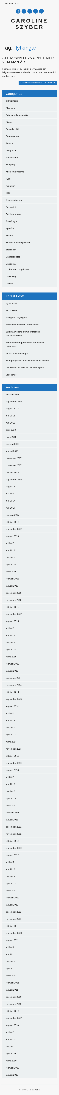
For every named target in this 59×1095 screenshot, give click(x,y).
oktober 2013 (12, 756)
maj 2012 (10, 876)
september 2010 (14, 1018)
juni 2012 (10, 869)
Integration (11, 150)
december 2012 (14, 827)
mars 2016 (11, 571)
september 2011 (14, 933)
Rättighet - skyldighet (16, 317)
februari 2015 (12, 663)
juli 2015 (10, 628)
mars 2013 (11, 805)
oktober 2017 (12, 472)
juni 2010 (10, 1039)
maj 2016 (10, 557)
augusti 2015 (12, 621)
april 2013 (11, 798)
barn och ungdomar (19, 269)
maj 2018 (10, 422)
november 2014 (14, 685)
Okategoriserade (14, 200)
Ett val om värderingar (17, 353)
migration (49, 83)
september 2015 (14, 614)
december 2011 (13, 912)
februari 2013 (12, 812)
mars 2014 (11, 741)
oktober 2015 (12, 607)
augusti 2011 (12, 940)
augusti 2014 (12, 706)
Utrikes (9, 283)
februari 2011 (12, 982)
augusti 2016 (12, 536)
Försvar (10, 143)
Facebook (18, 11)
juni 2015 (10, 635)
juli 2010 (10, 1032)
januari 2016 (12, 586)
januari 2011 (12, 990)
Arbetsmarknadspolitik (17, 115)
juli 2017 (10, 493)
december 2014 (14, 678)
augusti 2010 (12, 1025)
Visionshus (11, 374)
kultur (8, 179)
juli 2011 (10, 947)
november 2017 (14, 465)
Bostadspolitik (13, 129)
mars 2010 (11, 1060)
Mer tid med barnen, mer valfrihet (22, 324)
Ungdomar (11, 264)
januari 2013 (12, 819)
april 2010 (11, 1053)
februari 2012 (12, 897)
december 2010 (14, 997)
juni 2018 (10, 415)
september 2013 (14, 763)
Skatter (9, 235)
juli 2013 (10, 777)
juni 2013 (10, 784)
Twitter (24, 11)
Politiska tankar (13, 214)
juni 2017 (10, 500)
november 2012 (14, 834)
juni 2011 (10, 954)
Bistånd (9, 122)
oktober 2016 (12, 522)
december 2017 (14, 458)
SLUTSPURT (12, 310)
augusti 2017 (12, 486)
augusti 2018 (12, 408)
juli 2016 (10, 543)
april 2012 (11, 883)
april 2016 (11, 564)
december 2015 (14, 593)
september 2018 (14, 401)
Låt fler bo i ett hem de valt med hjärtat (25, 367)
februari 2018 (12, 444)
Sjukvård (10, 228)
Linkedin (29, 11)
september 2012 (14, 848)
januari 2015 (12, 671)
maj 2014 (10, 727)
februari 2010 (12, 1067)
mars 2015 (11, 656)
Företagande (12, 136)
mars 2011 (11, 975)
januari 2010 (12, 1075)
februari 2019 (12, 394)
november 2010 (14, 1004)
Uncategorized (13, 256)
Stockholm (11, 249)
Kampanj (10, 164)
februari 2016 (12, 578)
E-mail (36, 11)
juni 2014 (10, 720)
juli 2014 (10, 713)
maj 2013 (10, 791)
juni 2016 (10, 550)
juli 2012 (10, 862)
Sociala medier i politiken (18, 242)
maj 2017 (10, 508)
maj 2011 (10, 961)
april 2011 (11, 968)
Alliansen (10, 108)
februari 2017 (12, 515)
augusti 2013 (12, 770)
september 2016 (14, 529)
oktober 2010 (12, 1011)
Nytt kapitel (11, 303)
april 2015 (11, 649)
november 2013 (14, 749)
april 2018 (11, 430)
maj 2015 (10, 642)
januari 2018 (12, 451)
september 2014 (14, 699)
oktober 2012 (12, 841)
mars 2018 (11, 437)
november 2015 (14, 600)
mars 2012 (11, 890)
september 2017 (14, 479)
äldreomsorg (12, 101)
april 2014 (11, 734)
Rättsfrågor (11, 221)
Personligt (11, 207)
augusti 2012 (12, 855)
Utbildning (11, 276)
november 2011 (13, 919)
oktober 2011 (12, 926)
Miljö (8, 193)
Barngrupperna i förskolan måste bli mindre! (28, 360)
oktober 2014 (12, 692)
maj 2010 (10, 1046)
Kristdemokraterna (31, 83)
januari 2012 (12, 904)
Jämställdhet (12, 157)
